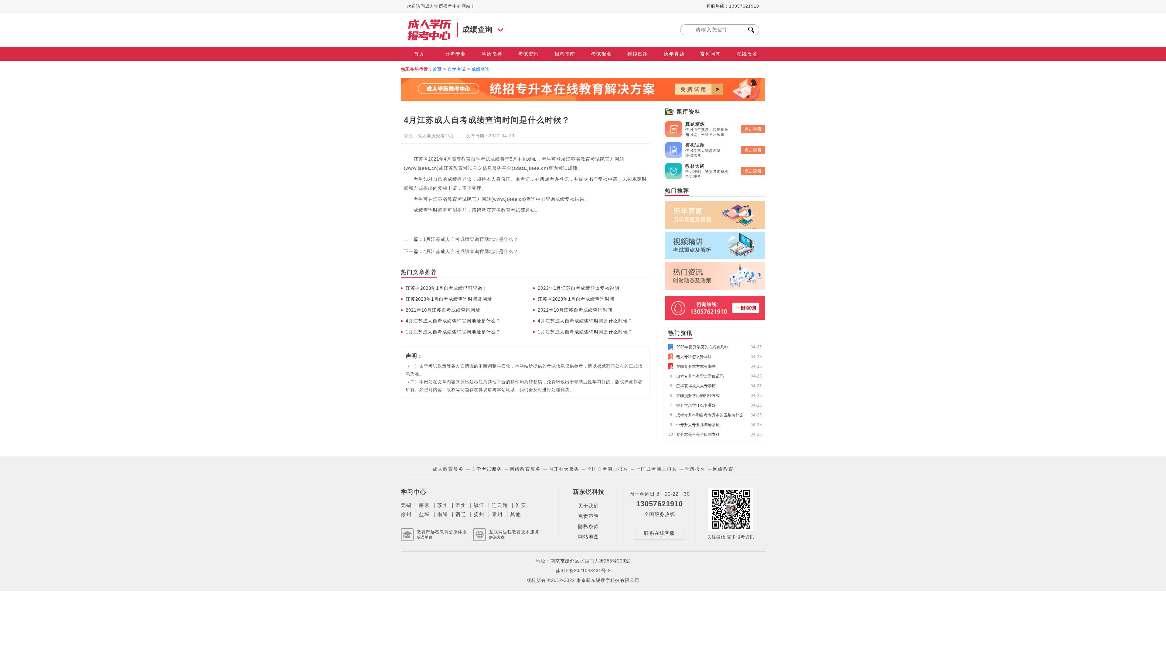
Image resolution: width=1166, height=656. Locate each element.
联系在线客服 (659, 533)
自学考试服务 (486, 469)
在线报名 (747, 53)
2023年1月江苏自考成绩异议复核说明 (578, 288)
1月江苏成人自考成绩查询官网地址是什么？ (470, 239)
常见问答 (710, 53)
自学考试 (457, 69)
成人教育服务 (448, 469)
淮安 (521, 505)
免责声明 (588, 516)
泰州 (497, 514)
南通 (442, 514)
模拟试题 (637, 53)
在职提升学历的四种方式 (695, 395)
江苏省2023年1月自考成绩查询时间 (576, 299)
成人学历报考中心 (436, 135)
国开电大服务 (563, 469)
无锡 (406, 505)
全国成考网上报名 (656, 469)
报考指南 (564, 53)
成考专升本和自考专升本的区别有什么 (706, 415)
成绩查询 (481, 69)
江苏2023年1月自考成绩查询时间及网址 (449, 299)
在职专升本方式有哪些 (693, 366)
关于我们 (588, 505)
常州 (460, 505)
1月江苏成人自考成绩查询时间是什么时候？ (585, 331)
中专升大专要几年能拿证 (695, 424)
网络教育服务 (525, 469)
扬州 (479, 514)
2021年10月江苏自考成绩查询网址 (443, 310)
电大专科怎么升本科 (691, 356)
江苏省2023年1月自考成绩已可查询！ (446, 288)
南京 (424, 505)
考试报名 (601, 53)
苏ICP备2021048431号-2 (583, 570)
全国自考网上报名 (607, 469)
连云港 (500, 505)
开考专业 (455, 53)
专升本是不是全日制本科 (694, 434)
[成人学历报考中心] (429, 22)
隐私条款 (588, 526)
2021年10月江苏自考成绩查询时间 (575, 310)
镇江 (479, 505)
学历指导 (492, 53)
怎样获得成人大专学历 (693, 386)
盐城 (424, 514)
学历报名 (695, 469)
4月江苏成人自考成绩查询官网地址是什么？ (470, 251)
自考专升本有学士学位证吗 (697, 376)
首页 (419, 53)
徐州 (406, 514)
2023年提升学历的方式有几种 (699, 347)
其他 (515, 514)
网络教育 (723, 469)
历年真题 (674, 53)
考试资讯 (528, 53)
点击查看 (753, 129)
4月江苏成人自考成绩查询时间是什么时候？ (585, 320)
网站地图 (588, 536)
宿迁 (460, 514)
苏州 (442, 505)
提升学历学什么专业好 (693, 405)
